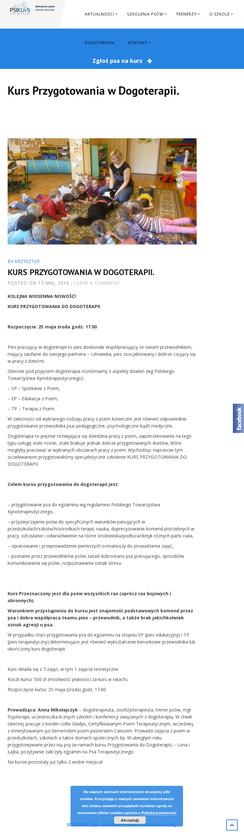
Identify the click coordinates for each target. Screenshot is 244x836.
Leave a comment (97, 283)
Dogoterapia (100, 42)
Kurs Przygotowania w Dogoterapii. (81, 272)
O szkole (219, 14)
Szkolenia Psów (145, 14)
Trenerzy (186, 14)
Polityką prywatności (158, 812)
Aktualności (99, 14)
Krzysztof (27, 261)
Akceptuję (130, 820)
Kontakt (137, 42)
